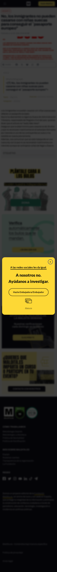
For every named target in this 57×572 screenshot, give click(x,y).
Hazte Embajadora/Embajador (28, 292)
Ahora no (28, 308)
